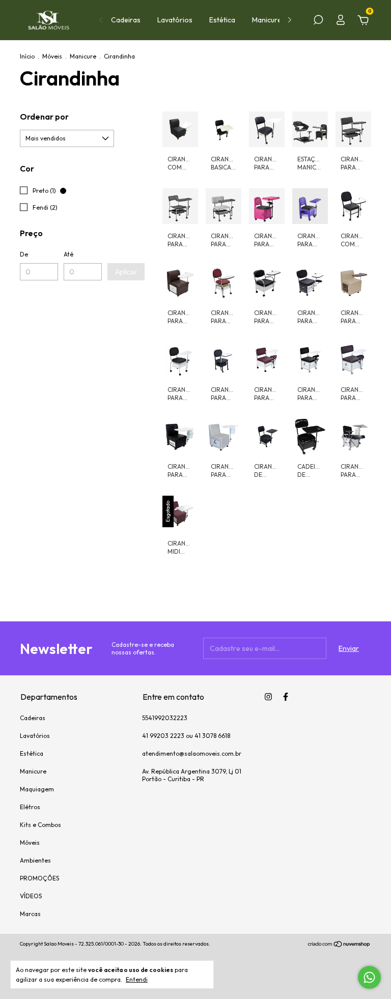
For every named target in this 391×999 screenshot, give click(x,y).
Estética (222, 19)
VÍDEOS (31, 896)
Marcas (30, 914)
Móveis (52, 56)
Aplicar (126, 272)
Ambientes (35, 860)
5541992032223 (164, 718)
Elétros (30, 807)
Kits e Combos (40, 825)
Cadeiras (126, 19)
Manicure (267, 19)
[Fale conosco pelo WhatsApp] (369, 977)
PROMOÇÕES (39, 878)
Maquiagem (37, 789)
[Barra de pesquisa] (318, 21)
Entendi (137, 979)
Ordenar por (44, 116)
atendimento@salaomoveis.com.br (191, 753)
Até (68, 254)
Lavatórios (174, 19)
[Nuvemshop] (339, 945)
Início (27, 56)
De (24, 254)
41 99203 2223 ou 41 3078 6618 (186, 735)
